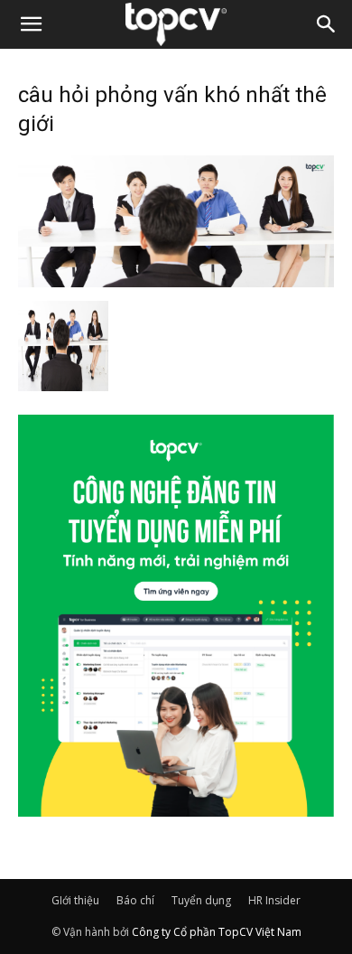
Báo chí (135, 900)
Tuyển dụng (201, 900)
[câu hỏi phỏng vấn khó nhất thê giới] (176, 282)
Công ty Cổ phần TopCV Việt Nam (216, 932)
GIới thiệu (75, 900)
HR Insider (274, 900)
